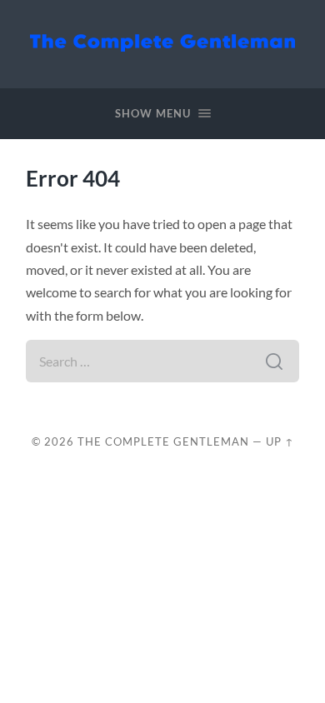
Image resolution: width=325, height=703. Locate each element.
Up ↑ (280, 441)
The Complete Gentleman (163, 441)
